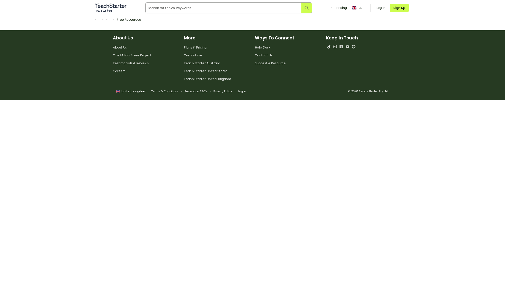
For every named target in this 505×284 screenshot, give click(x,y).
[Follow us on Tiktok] (329, 47)
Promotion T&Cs (196, 91)
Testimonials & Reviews (131, 63)
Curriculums (193, 55)
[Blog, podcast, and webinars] (332, 8)
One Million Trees (132, 55)
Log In (242, 91)
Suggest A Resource (270, 63)
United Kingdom (133, 91)
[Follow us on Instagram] (335, 47)
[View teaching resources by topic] (112, 19)
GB (360, 8)
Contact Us (263, 55)
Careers (119, 71)
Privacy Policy (222, 91)
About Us (120, 47)
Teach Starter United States (205, 71)
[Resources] (96, 19)
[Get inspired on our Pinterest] (354, 47)
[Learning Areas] (101, 19)
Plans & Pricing (195, 47)
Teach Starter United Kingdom (207, 79)
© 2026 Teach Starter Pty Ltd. (368, 91)
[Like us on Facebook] (341, 47)
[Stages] (107, 19)
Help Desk (262, 47)
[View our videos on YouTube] (347, 47)
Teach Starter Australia (202, 63)
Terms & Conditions (165, 91)
